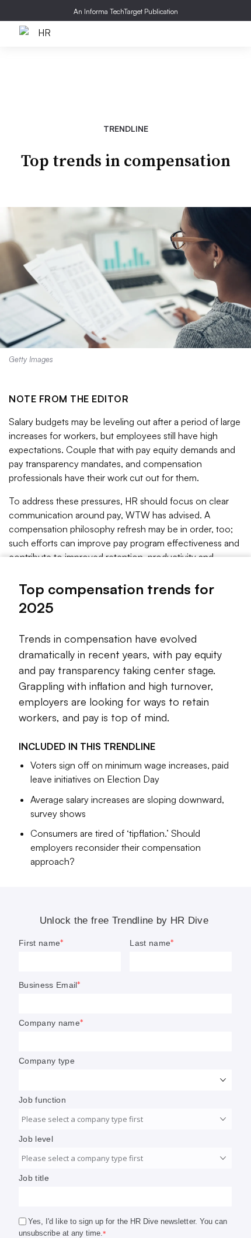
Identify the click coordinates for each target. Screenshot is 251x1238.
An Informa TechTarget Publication (126, 11)
